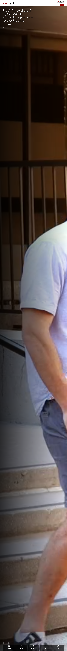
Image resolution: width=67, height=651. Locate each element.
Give (58, 4)
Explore (54, 4)
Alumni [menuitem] (44, 4)
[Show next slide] (8, 643)
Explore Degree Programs (8, 24)
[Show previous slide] (3, 643)
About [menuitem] (26, 4)
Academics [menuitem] (31, 4)
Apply (62, 4)
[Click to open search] (55, 1)
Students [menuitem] (49, 4)
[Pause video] (3, 27)
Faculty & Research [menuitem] (38, 4)
